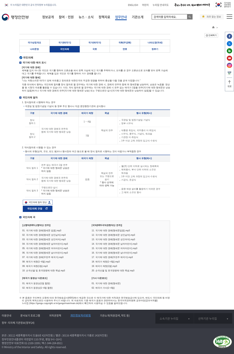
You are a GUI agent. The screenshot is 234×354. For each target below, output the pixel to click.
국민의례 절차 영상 (38, 202)
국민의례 (64, 49)
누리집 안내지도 (161, 5)
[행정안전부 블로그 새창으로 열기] (229, 52)
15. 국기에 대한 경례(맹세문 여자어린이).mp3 (114, 248)
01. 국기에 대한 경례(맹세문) (106, 283)
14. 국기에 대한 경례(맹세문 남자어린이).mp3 (114, 244)
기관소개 (137, 17)
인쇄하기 (212, 35)
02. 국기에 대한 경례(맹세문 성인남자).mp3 (44, 235)
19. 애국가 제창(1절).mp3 (104, 266)
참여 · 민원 (66, 17)
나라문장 (34, 49)
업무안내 (121, 17)
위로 (229, 86)
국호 (95, 49)
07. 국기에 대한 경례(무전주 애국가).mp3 (42, 257)
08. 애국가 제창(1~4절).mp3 (36, 261)
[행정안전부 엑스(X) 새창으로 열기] (229, 45)
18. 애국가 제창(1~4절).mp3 (106, 261)
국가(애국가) (94, 42)
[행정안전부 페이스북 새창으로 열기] (229, 38)
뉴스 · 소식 (86, 17)
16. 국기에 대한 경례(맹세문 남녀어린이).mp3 (114, 252)
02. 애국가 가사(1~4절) (103, 288)
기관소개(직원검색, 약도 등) (115, 315)
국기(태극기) (64, 42)
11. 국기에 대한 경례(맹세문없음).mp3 (111, 230)
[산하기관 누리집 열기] (213, 318)
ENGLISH (133, 5)
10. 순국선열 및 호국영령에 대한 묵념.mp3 (43, 270)
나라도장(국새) (155, 42)
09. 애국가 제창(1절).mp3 (35, 266)
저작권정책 (55, 315)
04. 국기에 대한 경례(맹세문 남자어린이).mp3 (45, 244)
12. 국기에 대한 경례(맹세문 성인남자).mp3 (113, 235)
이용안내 (6, 315)
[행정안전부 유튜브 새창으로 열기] (229, 59)
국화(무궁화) (125, 42)
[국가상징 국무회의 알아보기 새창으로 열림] (222, 6)
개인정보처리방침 (80, 315)
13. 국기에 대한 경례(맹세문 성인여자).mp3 (113, 239)
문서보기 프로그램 (30, 315)
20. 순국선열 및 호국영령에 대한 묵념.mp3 (113, 270)
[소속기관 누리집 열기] (174, 318)
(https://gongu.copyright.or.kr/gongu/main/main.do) (54, 303)
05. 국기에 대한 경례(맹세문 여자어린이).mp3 (45, 248)
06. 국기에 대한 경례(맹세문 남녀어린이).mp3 (45, 252)
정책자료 (104, 17)
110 (36, 339)
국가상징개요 (34, 42)
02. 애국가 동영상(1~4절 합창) (37, 288)
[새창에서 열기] (222, 343)
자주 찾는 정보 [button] (214, 16)
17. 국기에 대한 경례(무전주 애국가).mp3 (112, 257)
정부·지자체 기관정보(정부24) (18, 323)
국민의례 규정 (35, 208)
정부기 (155, 49)
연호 (125, 49)
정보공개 (48, 17)
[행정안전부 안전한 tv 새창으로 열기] (229, 74)
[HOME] (213, 27)
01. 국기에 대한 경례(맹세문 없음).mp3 (41, 230)
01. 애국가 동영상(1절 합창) (36, 283)
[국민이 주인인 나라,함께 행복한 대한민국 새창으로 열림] (192, 6)
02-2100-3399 (32, 343)
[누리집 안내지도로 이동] (229, 17)
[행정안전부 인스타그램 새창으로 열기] (229, 67)
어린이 (145, 5)
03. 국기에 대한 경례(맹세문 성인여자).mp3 (44, 239)
